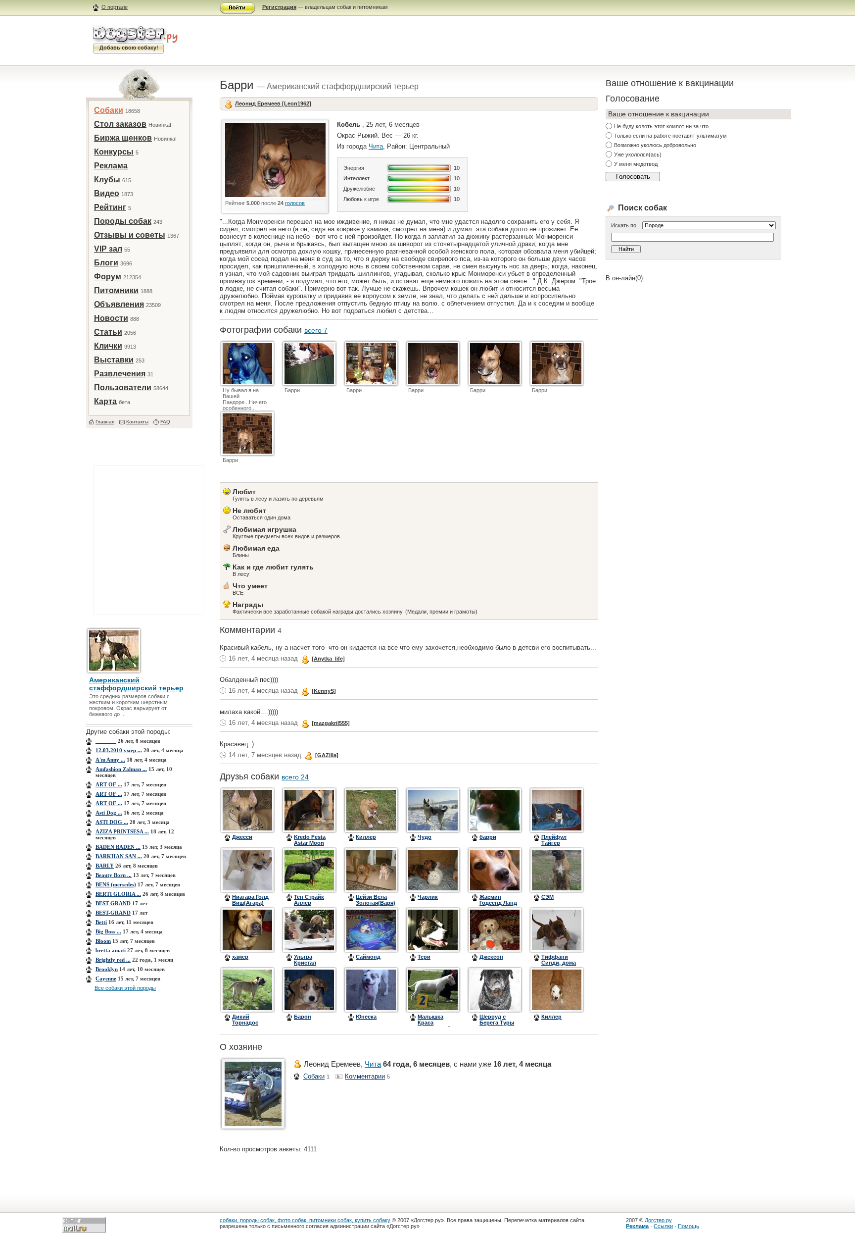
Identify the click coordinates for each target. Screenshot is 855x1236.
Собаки (108, 110)
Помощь (688, 1226)
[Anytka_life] (328, 659)
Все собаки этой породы (125, 988)
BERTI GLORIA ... (118, 894)
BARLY (104, 866)
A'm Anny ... (110, 760)
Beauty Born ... (113, 875)
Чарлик (428, 897)
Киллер (366, 837)
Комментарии (365, 1076)
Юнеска (366, 1017)
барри (487, 837)
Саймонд (368, 957)
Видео (106, 193)
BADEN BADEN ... (118, 847)
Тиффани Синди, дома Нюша (558, 963)
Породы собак (122, 221)
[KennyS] (324, 691)
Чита (376, 146)
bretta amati (110, 950)
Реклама (111, 165)
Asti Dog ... (108, 813)
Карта (105, 401)
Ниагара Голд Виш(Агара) (250, 900)
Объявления (119, 304)
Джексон (491, 957)
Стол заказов (120, 124)
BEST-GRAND (113, 903)
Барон (302, 1017)
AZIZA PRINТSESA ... (122, 831)
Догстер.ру (658, 1220)
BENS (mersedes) (115, 884)
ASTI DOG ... (111, 822)
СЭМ (547, 897)
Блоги (106, 262)
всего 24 (295, 777)
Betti (101, 922)
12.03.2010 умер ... (118, 750)
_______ (105, 741)
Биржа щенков (123, 138)
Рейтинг (110, 207)
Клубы (107, 179)
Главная (104, 421)
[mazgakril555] (331, 723)
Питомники (116, 290)
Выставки (114, 360)
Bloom (103, 941)
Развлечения (119, 373)
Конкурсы (114, 152)
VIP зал (108, 249)
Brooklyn (106, 969)
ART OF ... (108, 784)
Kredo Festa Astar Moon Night (310, 843)
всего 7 (316, 330)
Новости (111, 318)
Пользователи (122, 387)
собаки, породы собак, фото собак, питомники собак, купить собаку (305, 1220)
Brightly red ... (113, 960)
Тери (424, 957)
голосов (295, 203)
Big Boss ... (108, 931)
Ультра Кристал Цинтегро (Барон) (307, 966)
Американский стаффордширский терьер (136, 684)
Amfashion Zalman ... (121, 769)
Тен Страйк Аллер (309, 900)
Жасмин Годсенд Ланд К (498, 903)
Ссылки (663, 1226)
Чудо (424, 837)
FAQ (165, 421)
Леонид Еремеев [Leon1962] (273, 103)
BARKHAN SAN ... (118, 856)
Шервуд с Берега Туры (496, 1020)
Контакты (137, 421)
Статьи (108, 332)
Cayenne (105, 978)
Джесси (242, 837)
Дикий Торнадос (245, 1020)
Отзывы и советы (129, 235)
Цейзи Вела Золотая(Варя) (375, 900)
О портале (114, 7)
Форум (107, 276)
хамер (240, 957)
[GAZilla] (326, 755)
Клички (108, 346)
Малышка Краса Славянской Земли (434, 1025)
